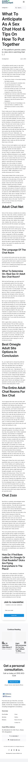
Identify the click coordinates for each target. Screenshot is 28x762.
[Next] (25, 643)
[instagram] (14, 750)
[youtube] (16, 750)
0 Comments (9, 649)
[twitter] (11, 750)
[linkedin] (19, 750)
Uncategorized (5, 58)
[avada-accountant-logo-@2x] (7, 0)
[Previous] (3, 643)
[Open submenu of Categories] (8, 8)
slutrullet (14, 540)
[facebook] (9, 750)
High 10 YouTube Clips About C (7, 645)
